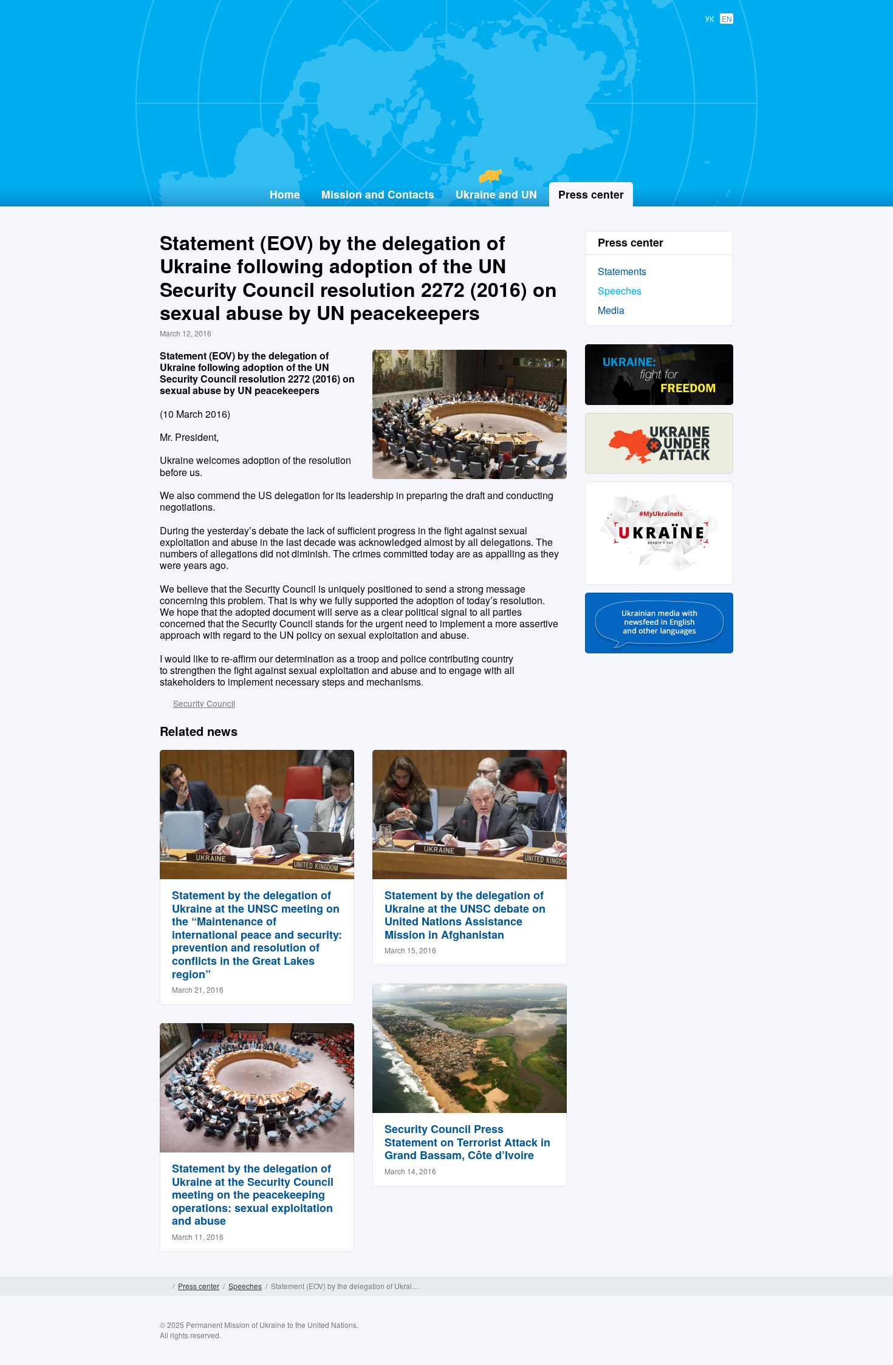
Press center (198, 1286)
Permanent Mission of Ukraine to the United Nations (442, 152)
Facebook (652, 1338)
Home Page (164, 1286)
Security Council (204, 703)
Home (285, 194)
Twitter (676, 1338)
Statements (622, 271)
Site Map (728, 1286)
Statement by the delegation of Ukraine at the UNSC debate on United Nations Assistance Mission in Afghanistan (465, 914)
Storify (723, 1338)
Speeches (620, 291)
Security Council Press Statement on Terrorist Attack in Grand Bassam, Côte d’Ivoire (467, 1142)
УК (709, 18)
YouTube (700, 1338)
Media (611, 310)
